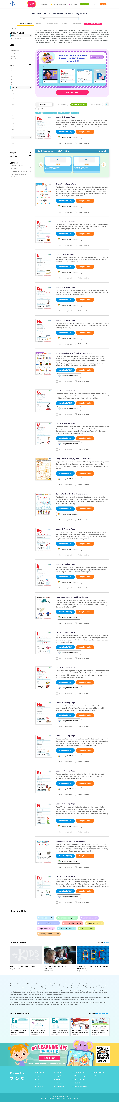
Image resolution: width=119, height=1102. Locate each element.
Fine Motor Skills (46, 918)
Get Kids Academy (79, 1079)
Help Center (59, 1083)
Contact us (40, 1086)
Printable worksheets (25, 23)
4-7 (13, 113)
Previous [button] (41, 164)
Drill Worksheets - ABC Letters (54, 151)
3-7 (13, 99)
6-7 (13, 132)
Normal (13, 36)
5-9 (13, 129)
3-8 (13, 101)
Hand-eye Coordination (49, 923)
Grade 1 (13, 53)
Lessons (38, 23)
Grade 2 (13, 56)
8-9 (13, 146)
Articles (106, 942)
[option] (58, 164)
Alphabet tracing (46, 928)
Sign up (103, 4)
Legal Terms (54, 1096)
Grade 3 (13, 59)
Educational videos (52, 23)
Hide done (44, 109)
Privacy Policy (63, 1096)
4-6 (13, 110)
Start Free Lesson (72, 92)
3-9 (13, 104)
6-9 (13, 138)
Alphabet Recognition (67, 918)
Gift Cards (73, 4)
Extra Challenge (16, 38)
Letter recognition (90, 918)
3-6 (13, 96)
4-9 (13, 118)
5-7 (13, 124)
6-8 (13, 135)
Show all (102, 151)
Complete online (85, 132)
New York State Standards (19, 171)
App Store (59, 1072)
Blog (38, 1079)
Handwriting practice (73, 923)
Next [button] (103, 164)
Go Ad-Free (84, 4)
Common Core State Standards (17, 167)
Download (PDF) (65, 132)
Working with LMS (79, 1072)
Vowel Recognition (67, 928)
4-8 (13, 115)
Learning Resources (59, 4)
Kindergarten (15, 50)
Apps (38, 1076)
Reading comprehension (49, 934)
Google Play (59, 1076)
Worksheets (40, 1072)
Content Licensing (98, 1072)
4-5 (13, 107)
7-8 (13, 140)
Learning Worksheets (102, 1013)
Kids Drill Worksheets (93, 24)
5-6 (13, 121)
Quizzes (64, 23)
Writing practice (87, 928)
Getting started (60, 1086)
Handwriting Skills (95, 923)
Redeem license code (80, 1086)
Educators (44, 4)
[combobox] (46, 104)
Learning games (76, 23)
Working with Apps (80, 1076)
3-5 (13, 93)
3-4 (13, 90)
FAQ (94, 1076)
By (37, 104)
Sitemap (58, 1079)
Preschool (14, 48)
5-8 (13, 126)
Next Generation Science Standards (18, 175)
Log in (94, 4)
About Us (39, 1083)
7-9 (13, 143)
